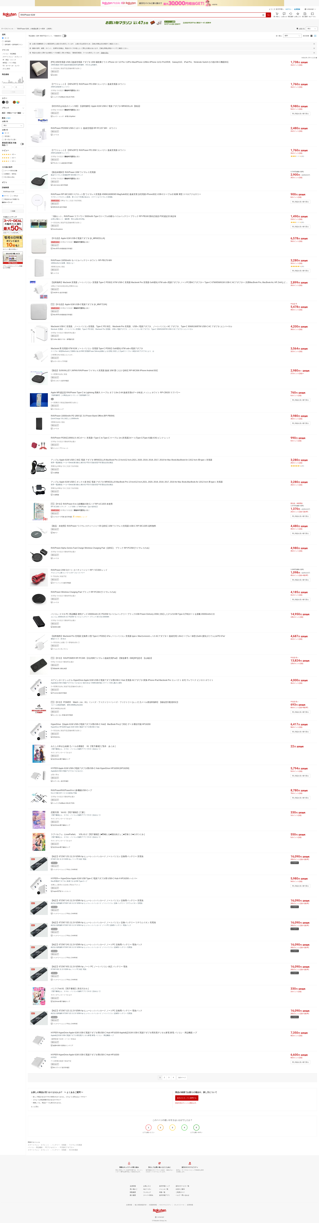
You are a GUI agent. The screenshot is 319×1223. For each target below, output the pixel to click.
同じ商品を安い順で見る (300, 114)
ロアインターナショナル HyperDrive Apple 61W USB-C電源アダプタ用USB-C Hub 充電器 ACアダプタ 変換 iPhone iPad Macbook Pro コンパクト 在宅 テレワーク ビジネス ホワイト (132, 680)
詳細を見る (104, 53)
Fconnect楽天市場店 (60, 693)
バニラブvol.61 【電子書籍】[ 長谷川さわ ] (70, 989)
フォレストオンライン (60, 649)
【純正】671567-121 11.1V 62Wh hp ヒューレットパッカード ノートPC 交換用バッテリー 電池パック (96, 1011)
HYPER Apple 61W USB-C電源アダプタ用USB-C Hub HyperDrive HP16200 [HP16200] (90, 768)
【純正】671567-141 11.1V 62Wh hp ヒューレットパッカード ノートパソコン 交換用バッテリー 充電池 (97, 900)
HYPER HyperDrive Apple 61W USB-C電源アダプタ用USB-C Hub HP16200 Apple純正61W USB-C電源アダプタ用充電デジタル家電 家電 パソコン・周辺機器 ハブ (124, 1033)
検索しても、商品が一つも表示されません (47, 1103)
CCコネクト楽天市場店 (61, 381)
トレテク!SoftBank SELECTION (63, 97)
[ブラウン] (14, 102)
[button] (310, 9)
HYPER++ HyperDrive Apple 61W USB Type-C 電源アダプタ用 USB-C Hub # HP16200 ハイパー (94, 878)
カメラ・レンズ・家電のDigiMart (64, 116)
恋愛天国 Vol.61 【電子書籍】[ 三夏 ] (68, 812)
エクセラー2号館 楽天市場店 (62, 517)
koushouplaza (58, 229)
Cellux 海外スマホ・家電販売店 (63, 339)
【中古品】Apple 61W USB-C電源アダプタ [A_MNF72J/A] (81, 304)
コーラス (56, 135)
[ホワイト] (10, 102)
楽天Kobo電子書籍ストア (61, 759)
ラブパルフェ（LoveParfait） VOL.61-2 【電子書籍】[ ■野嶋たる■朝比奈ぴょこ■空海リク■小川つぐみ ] (98, 834)
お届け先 (5, 121)
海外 (9, 118)
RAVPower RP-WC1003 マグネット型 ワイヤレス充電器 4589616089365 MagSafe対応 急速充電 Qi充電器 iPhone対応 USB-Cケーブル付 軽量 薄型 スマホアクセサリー (126, 194)
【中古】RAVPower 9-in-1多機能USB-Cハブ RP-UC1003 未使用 (84, 504)
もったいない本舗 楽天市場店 (63, 715)
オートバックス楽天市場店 (62, 583)
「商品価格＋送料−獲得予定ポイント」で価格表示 (44, 36)
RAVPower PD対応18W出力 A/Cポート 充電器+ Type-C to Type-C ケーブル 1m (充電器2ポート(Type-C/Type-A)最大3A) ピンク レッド (110, 438)
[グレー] (7, 102)
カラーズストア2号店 (60, 361)
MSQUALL (56, 737)
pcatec (55, 75)
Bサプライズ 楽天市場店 (61, 1067)
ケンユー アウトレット (60, 448)
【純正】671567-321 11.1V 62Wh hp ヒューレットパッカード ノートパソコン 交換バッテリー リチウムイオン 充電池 (103, 922)
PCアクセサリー (51, 1147)
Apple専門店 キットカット (62, 891)
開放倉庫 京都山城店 (60, 668)
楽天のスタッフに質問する (187, 1098)
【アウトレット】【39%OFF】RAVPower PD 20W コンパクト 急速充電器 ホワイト (88, 84)
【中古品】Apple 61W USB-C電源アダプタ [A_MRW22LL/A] (78, 238)
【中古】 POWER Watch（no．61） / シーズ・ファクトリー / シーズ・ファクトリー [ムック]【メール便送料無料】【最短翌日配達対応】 (117, 702)
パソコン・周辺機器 (35, 1147)
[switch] (22, 144)
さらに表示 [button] (6, 69)
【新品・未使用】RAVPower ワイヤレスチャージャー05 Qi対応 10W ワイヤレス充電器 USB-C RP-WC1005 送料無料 (103, 526)
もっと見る (35, 1106)
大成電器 (56, 473)
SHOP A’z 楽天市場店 (60, 292)
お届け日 (5, 130)
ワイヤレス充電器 (75, 1145)
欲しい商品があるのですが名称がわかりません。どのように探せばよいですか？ (60, 1097)
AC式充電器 (73, 1150)
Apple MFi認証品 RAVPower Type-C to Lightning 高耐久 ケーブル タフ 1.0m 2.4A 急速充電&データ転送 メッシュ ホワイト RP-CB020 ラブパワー (115, 392)
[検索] (268, 14)
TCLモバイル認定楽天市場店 (62, 163)
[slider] (2, 83)
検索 (13, 92)
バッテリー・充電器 (59, 1145)
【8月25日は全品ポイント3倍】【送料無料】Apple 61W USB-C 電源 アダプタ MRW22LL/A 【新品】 (96, 106)
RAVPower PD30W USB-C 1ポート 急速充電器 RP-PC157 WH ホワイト (84, 128)
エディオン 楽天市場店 (60, 781)
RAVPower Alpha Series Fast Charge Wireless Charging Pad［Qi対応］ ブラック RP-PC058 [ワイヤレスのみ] (100, 548)
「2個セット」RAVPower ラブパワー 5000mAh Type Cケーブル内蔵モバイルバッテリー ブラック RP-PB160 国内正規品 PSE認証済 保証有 (113, 216)
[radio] (3, 38)
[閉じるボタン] (314, 44)
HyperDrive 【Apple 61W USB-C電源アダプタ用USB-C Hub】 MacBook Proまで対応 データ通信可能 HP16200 (101, 724)
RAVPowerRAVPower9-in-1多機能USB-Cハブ (71, 790)
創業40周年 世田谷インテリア (63, 1045)
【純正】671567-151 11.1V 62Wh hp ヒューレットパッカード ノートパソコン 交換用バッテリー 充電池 (97, 856)
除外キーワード (7, 202)
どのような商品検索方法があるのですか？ (47, 1100)
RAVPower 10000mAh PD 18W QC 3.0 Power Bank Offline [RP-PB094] (82, 416)
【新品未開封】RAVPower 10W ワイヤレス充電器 (73, 172)
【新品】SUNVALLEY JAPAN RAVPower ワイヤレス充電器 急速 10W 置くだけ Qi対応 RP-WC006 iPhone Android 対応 (104, 370)
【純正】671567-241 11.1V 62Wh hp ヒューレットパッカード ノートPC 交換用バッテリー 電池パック (96, 944)
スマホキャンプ (58, 409)
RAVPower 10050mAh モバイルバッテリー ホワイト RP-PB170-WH (81, 260)
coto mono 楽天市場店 (60, 185)
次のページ (182, 1077)
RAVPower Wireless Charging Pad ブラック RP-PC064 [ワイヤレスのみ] (83, 592)
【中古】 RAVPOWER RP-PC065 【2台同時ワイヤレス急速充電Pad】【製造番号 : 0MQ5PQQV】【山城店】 (104, 658)
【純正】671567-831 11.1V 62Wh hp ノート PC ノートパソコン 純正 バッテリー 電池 (89, 966)
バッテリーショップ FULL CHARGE (65, 869)
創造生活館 (57, 627)
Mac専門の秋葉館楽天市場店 (62, 248)
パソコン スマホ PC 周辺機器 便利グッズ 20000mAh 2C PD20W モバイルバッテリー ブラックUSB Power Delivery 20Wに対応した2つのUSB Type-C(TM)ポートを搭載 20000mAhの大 (133, 614)
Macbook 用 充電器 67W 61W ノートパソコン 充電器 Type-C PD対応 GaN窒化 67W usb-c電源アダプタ (97, 348)
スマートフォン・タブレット (38, 1145)
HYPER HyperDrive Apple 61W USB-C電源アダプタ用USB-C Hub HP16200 (85, 1055)
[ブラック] (3, 102)
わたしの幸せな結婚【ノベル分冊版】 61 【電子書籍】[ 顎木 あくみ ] (83, 746)
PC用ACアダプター (67, 1147)
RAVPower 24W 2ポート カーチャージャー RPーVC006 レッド (79, 570)
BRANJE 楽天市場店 (60, 207)
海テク (55, 533)
